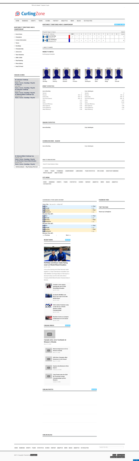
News (72, 21)
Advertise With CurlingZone (117, 457)
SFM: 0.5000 (19, 57)
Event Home (19, 34)
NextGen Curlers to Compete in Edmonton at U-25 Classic (61, 317)
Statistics (73, 182)
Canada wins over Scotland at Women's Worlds (55, 341)
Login (47, 5)
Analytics (64, 21)
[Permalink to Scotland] (48, 296)
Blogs (79, 21)
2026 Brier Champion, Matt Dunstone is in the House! (60, 358)
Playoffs (32, 83)
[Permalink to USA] (48, 306)
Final (94, 206)
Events (33, 21)
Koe (46, 206)
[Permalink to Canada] (48, 286)
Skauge (47, 208)
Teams (40, 21)
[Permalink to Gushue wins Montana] (48, 367)
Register (43, 5)
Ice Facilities (88, 21)
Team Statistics (20, 54)
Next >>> (68, 235)
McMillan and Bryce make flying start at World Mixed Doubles (56, 264)
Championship (19, 49)
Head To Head (19, 66)
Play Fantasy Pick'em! (32, 167)
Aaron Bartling (52, 36)
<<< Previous (46, 235)
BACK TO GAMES (48, 47)
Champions (19, 37)
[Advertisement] (27, 126)
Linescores (19, 52)
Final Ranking (19, 60)
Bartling (47, 210)
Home (17, 21)
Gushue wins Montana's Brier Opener (61, 367)
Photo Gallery (19, 63)
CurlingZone (34, 455)
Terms (114, 455)
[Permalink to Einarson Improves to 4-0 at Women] (48, 350)
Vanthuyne (48, 212)
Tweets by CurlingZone (105, 212)
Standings (18, 46)
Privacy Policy (121, 455)
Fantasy (55, 21)
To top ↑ (136, 460)
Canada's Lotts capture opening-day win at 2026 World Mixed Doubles (59, 286)
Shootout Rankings (112, 171)
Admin (123, 32)
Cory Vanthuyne (52, 39)
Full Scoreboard (20, 167)
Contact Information (21, 40)
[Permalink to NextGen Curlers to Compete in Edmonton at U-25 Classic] (48, 318)
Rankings (25, 21)
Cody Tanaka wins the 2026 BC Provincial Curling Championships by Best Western (60, 377)
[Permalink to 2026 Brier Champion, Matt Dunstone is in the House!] (48, 359)
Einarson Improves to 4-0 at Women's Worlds (60, 349)
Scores (47, 21)
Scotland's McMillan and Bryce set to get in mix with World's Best (60, 296)
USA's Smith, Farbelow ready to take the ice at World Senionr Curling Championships (61, 307)
